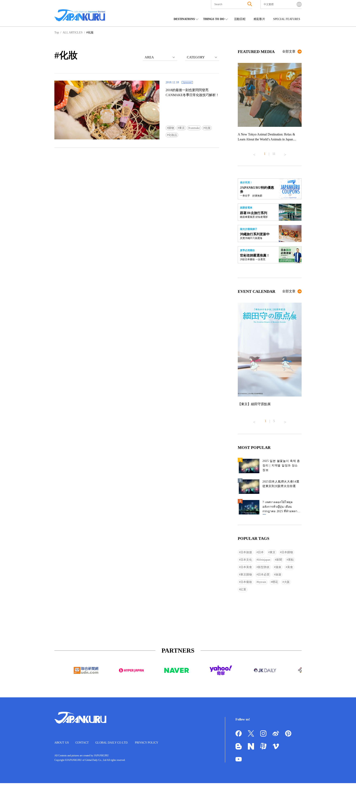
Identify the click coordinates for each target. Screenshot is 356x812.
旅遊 (278, 574)
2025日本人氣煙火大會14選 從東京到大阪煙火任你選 (280, 484)
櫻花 (275, 582)
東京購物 (246, 574)
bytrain (262, 582)
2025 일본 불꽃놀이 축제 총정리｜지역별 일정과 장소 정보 (281, 465)
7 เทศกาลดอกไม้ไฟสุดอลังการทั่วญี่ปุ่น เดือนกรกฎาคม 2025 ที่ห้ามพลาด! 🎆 (281, 507)
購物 (171, 127)
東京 (182, 127)
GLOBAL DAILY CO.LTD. (111, 742)
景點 (291, 559)
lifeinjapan (264, 559)
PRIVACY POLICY (146, 742)
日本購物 (287, 552)
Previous (254, 153)
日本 (261, 552)
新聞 (279, 559)
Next (285, 153)
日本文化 (246, 559)
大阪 (287, 582)
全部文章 (288, 51)
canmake (195, 127)
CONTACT (82, 742)
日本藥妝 (246, 582)
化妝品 (172, 135)
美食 (290, 567)
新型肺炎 (263, 567)
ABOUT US (61, 742)
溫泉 (278, 567)
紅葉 (243, 589)
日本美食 (246, 567)
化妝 (208, 127)
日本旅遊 (246, 552)
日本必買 (263, 574)
